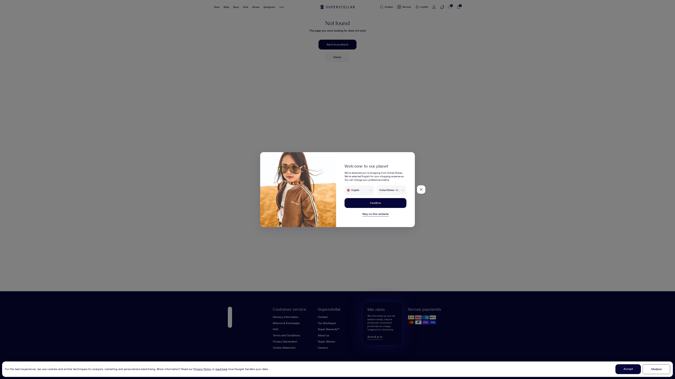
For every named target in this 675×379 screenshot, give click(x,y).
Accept (628, 369)
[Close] (421, 189)
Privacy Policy (202, 369)
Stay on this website (375, 214)
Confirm (375, 203)
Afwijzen (656, 369)
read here (221, 369)
